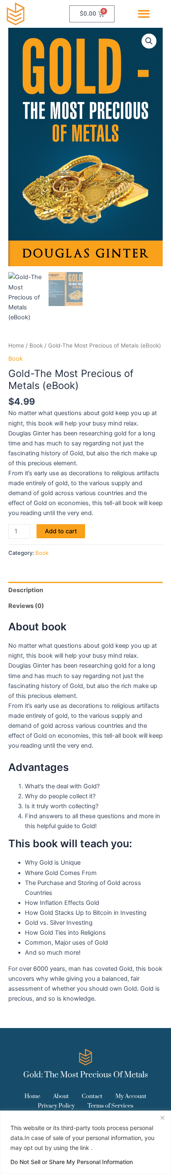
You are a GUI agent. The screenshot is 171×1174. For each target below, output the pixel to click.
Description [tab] (25, 590)
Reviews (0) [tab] (26, 606)
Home (16, 345)
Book (36, 345)
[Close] (162, 1118)
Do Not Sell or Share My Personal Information (71, 1161)
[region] (85, 1142)
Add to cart (61, 531)
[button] (144, 14)
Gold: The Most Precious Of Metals (85, 1075)
